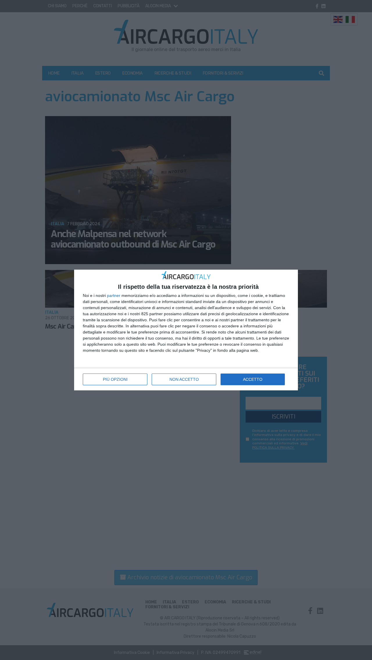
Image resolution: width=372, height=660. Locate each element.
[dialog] (186, 330)
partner (113, 295)
